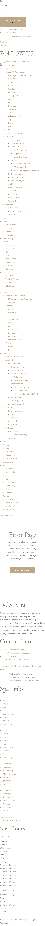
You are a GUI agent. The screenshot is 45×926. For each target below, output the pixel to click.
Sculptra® (12, 201)
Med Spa (6, 129)
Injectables (10, 184)
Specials (6, 218)
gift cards (7, 780)
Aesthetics (10, 136)
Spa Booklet (11, 282)
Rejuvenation (19, 153)
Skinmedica (10, 231)
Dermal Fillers (14, 197)
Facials (8, 102)
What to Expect (12, 279)
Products (6, 221)
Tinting (8, 119)
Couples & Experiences (15, 72)
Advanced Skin (14, 140)
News (8, 255)
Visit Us (6, 272)
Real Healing (11, 258)
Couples (11, 78)
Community (10, 262)
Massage (9, 82)
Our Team (10, 252)
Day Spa (6, 68)
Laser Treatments (19, 150)
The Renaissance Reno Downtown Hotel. (22, 680)
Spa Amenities (12, 245)
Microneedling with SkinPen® (26, 170)
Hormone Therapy (19, 211)
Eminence (10, 228)
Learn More (11, 214)
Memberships (8, 238)
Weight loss (13, 207)
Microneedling (17, 160)
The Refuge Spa (16, 677)
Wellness (9, 204)
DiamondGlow (17, 146)
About (5, 241)
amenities (7, 763)
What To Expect (9, 774)
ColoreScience (12, 235)
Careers (9, 265)
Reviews (9, 269)
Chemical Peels (17, 143)
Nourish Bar (11, 248)
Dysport (14, 194)
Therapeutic (13, 95)
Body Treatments (16, 174)
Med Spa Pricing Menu (15, 133)
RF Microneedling (21, 167)
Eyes (10, 126)
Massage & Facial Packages (20, 75)
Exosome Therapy (22, 163)
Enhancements (14, 116)
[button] (1, 2)
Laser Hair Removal (22, 157)
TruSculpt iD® (17, 177)
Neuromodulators (16, 187)
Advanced (12, 92)
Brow (10, 123)
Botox (13, 190)
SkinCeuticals (11, 224)
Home (5, 697)
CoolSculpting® (17, 180)
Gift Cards (10, 286)
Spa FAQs (7, 767)
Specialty (12, 89)
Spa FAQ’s (10, 275)
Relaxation (12, 85)
